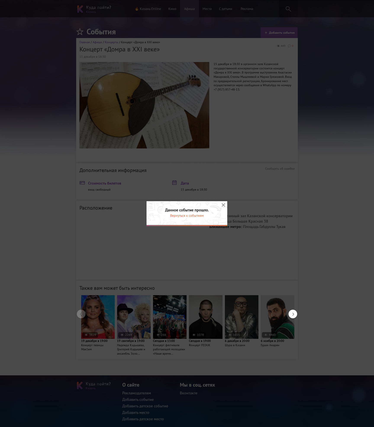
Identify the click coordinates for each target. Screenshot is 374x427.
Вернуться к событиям (187, 215)
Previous (79, 312)
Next (291, 312)
